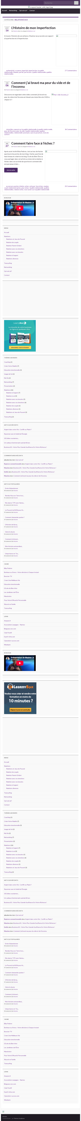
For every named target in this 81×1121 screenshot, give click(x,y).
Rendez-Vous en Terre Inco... (14, 495)
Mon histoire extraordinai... (14, 546)
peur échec (25, 188)
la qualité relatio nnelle (44, 129)
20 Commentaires (71, 186)
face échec (39, 186)
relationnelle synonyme (22, 133)
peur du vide (20, 131)
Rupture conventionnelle (12, 464)
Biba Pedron (8, 568)
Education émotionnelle (12, 370)
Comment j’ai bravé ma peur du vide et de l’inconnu (40, 84)
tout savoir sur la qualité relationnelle (36, 189)
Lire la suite (11, 170)
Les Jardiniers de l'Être (11, 592)
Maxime (15, 31)
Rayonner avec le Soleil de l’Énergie (15, 434)
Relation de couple (12, 242)
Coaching (7, 362)
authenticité (10, 70)
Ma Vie (6, 378)
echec (27, 186)
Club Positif (8, 633)
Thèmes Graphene (19, 1118)
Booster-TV (8, 576)
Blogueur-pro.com (10, 629)
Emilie (6, 472)
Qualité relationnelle (39, 72)
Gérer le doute (10, 532)
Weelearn (7, 645)
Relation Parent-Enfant (14, 245)
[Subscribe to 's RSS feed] (4, 2)
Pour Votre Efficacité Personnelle (15, 600)
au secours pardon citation (15, 186)
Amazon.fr (7, 621)
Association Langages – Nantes (14, 625)
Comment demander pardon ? (14, 517)
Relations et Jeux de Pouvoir (15, 239)
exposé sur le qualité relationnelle (25, 129)
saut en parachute (36, 133)
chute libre (9, 129)
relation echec (19, 189)
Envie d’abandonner (11, 488)
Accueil (4, 10)
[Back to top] (76, 1116)
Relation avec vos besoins (14, 252)
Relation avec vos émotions (15, 249)
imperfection (33, 70)
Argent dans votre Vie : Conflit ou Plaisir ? (18, 429)
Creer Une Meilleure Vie (12, 580)
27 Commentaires (71, 70)
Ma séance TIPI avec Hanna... (14, 503)
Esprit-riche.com (9, 637)
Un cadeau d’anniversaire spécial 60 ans (17, 443)
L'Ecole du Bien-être (10, 588)
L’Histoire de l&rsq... (11, 524)
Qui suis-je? (23, 10)
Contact (32, 10)
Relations (7, 236)
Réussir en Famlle (10, 604)
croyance (18, 70)
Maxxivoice (7, 596)
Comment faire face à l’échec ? (33, 143)
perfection (27, 72)
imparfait (25, 70)
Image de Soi (8, 374)
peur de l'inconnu (10, 131)
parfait (21, 72)
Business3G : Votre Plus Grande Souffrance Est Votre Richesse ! (25, 447)
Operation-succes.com (11, 641)
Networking (13, 10)
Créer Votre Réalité (10, 366)
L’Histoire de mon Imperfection (33, 28)
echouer (32, 186)
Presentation (8, 386)
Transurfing (8, 263)
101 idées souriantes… (11, 438)
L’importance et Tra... (12, 553)
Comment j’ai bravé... (12, 539)
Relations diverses (12, 259)
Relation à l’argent (12, 255)
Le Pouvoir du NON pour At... (14, 510)
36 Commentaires (71, 129)
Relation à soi (31, 31)
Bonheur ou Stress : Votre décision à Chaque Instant (21, 572)
